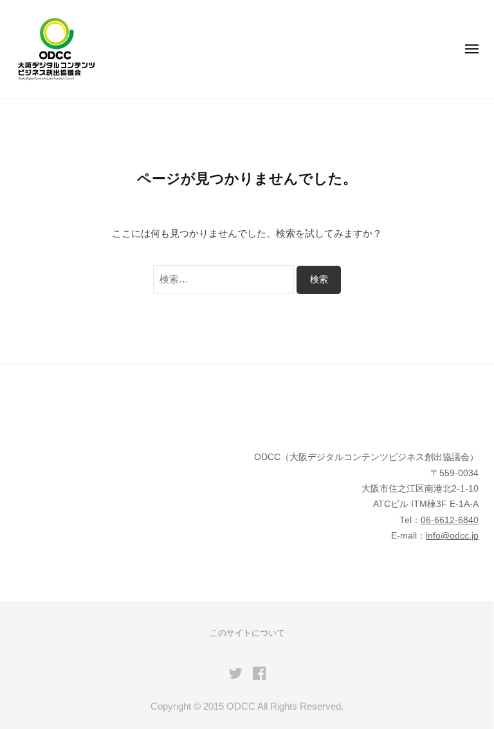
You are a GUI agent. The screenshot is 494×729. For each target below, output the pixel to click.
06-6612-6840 (450, 520)
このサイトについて (247, 633)
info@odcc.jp (452, 535)
